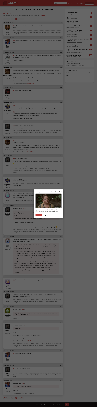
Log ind (39, 215)
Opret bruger (48, 215)
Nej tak (59, 215)
